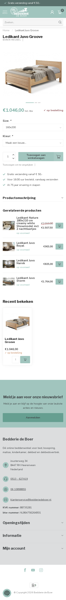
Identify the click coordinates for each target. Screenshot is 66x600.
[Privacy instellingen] (7, 593)
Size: (7, 121)
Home (6, 30)
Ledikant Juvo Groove (27, 30)
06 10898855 (18, 489)
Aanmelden (33, 417)
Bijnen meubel (12, 40)
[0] (60, 12)
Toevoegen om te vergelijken (18, 164)
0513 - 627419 (19, 479)
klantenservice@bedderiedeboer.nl (30, 499)
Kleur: (8, 136)
